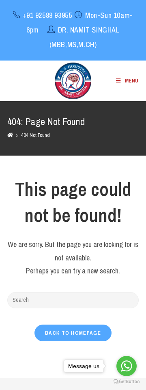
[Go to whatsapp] (126, 366)
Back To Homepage (73, 332)
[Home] (10, 135)
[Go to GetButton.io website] (127, 381)
